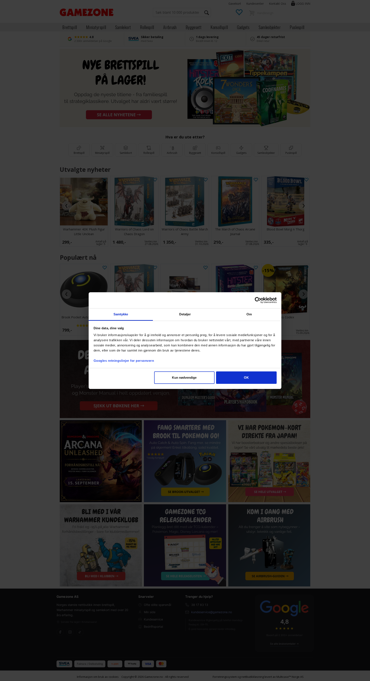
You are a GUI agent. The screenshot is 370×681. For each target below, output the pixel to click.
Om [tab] (249, 314)
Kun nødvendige (184, 377)
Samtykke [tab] (120, 314)
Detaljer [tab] (185, 314)
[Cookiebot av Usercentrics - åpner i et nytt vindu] (258, 300)
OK (246, 377)
